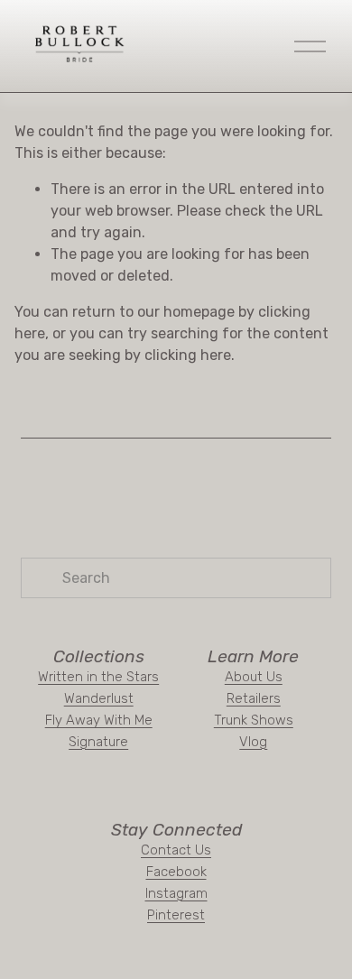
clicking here (187, 355)
